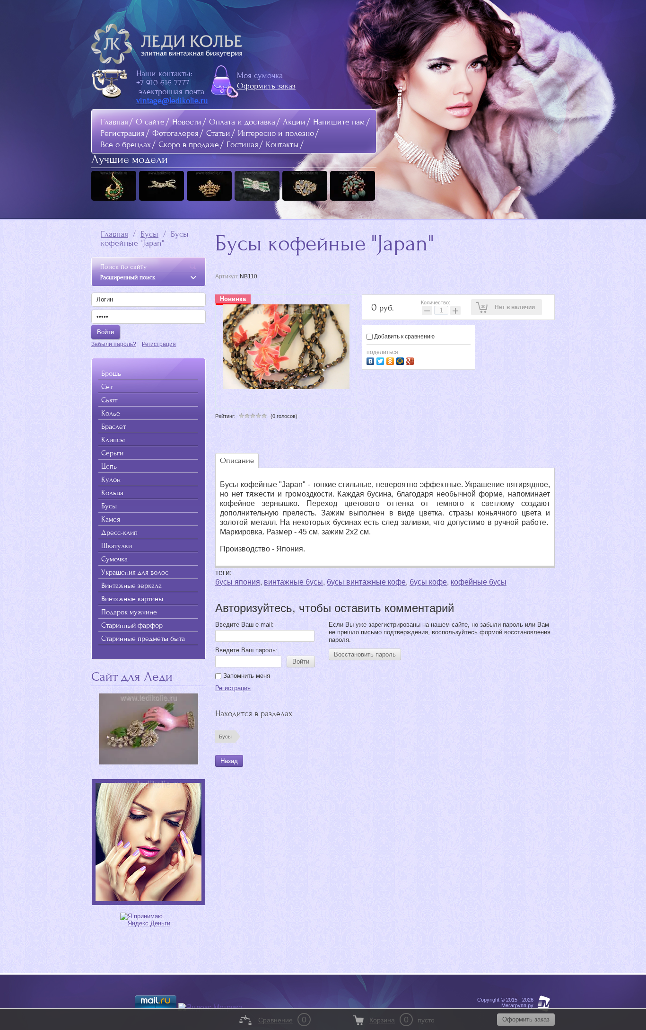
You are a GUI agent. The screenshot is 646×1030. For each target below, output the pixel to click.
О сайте (150, 121)
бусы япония (237, 582)
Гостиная (242, 144)
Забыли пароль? (113, 344)
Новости (186, 121)
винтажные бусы (293, 582)
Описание (237, 460)
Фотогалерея (175, 133)
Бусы (149, 234)
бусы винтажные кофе (366, 582)
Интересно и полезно (276, 133)
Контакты (282, 144)
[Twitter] (381, 360)
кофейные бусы (478, 582)
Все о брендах (126, 144)
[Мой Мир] (401, 360)
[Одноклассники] (391, 360)
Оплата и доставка (242, 121)
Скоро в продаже (188, 144)
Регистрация (123, 133)
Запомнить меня (245, 675)
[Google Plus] (411, 360)
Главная (114, 121)
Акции (294, 121)
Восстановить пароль (365, 654)
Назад (229, 760)
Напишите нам (339, 121)
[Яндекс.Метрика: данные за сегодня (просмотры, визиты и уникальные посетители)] (210, 1007)
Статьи (218, 133)
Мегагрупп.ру (517, 1005)
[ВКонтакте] (371, 360)
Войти (300, 661)
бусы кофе (428, 582)
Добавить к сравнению (404, 336)
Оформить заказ (266, 85)
